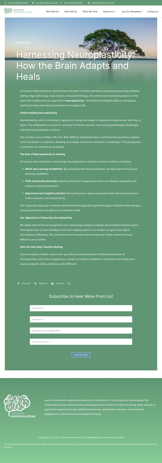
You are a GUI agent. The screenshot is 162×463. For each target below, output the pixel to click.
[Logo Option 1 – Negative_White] (19, 395)
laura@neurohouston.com (47, 3)
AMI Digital (119, 437)
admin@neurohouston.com (103, 3)
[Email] (69, 283)
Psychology (23, 42)
